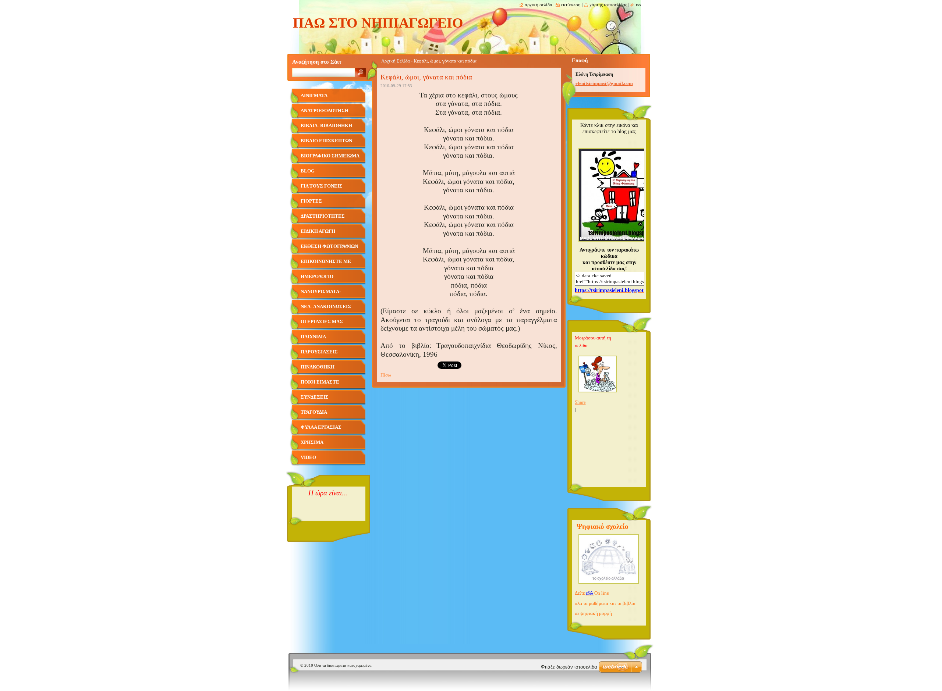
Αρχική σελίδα (538, 4)
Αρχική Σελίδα (395, 61)
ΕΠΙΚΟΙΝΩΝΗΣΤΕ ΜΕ (326, 261)
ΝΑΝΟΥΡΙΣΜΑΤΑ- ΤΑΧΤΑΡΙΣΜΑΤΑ (321, 294)
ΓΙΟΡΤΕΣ (311, 201)
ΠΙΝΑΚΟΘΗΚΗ (317, 367)
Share (580, 402)
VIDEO (308, 457)
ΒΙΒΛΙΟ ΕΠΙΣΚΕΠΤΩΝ (326, 140)
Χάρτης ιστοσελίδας (608, 4)
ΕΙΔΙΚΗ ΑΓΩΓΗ (318, 231)
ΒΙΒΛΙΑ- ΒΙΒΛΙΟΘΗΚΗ (326, 125)
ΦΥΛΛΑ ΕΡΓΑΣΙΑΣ (321, 427)
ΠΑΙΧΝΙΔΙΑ (313, 336)
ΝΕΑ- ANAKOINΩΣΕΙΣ (326, 306)
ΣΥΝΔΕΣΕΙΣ (315, 397)
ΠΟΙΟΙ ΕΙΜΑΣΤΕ (320, 382)
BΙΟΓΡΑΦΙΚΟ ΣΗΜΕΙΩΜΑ (330, 155)
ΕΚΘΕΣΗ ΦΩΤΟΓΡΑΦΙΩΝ (329, 246)
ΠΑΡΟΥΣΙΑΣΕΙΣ (319, 352)
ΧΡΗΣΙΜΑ (312, 442)
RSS (638, 4)
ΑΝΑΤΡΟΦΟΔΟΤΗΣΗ (324, 110)
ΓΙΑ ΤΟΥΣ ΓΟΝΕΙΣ (322, 186)
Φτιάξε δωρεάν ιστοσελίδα (569, 667)
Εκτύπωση (571, 4)
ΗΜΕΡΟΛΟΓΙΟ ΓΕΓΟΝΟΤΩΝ (317, 279)
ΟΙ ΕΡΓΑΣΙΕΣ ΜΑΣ (322, 321)
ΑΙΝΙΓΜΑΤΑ (314, 95)
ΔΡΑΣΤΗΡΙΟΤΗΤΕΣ (323, 216)
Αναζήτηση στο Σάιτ (316, 61)
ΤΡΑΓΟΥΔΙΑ (314, 412)
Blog (308, 171)
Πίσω (385, 375)
